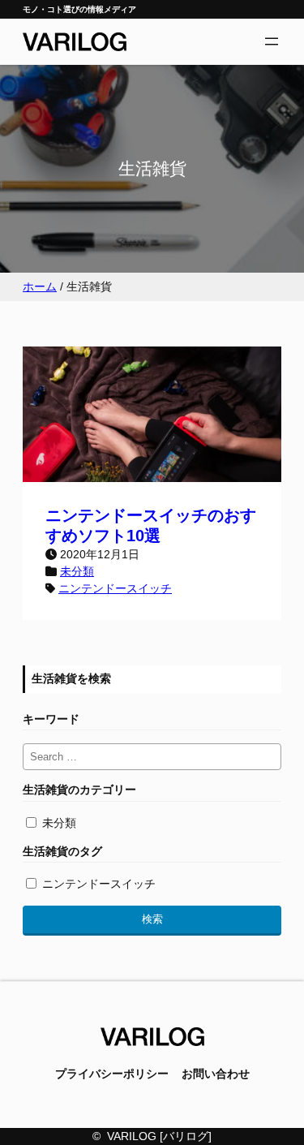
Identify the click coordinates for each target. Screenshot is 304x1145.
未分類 (77, 571)
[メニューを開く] (271, 41)
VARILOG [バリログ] (159, 1136)
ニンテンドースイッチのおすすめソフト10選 (150, 525)
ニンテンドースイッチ (115, 588)
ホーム (40, 286)
